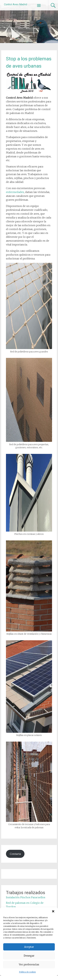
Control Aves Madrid (15, 4)
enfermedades (15, 192)
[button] (53, 911)
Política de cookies (27, 972)
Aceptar (29, 946)
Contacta (15, 853)
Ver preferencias (29, 964)
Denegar (29, 955)
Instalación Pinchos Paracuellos (25, 897)
